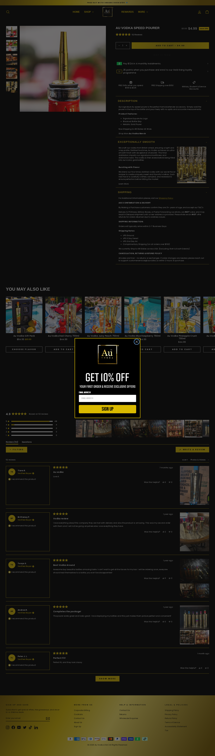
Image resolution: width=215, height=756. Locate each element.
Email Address (85, 392)
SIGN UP (107, 409)
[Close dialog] (136, 341)
